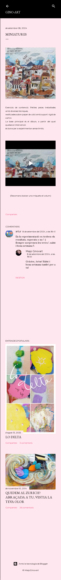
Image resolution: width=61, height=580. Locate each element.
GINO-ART (12, 12)
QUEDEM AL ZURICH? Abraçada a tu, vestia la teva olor (28, 497)
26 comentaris (27, 507)
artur (18, 231)
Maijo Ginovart (34, 251)
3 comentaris (26, 443)
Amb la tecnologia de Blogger (33, 563)
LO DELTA (13, 437)
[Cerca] (54, 5)
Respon (20, 277)
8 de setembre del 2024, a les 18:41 (39, 231)
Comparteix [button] (11, 214)
